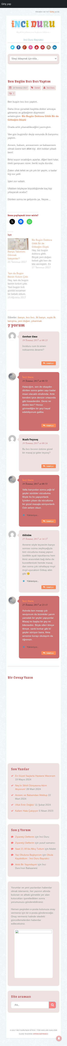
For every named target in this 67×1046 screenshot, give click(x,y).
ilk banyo (41, 317)
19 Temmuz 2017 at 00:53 (35, 380)
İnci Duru (50, 88)
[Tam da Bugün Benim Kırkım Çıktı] (20, 285)
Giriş (52, 12)
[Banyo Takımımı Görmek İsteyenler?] (18, 244)
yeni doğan (24, 321)
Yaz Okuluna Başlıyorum (28, 854)
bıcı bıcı (30, 317)
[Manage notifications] (59, 1038)
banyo (21, 317)
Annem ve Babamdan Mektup (31, 795)
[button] (52, 1005)
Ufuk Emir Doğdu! (24, 804)
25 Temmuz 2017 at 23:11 (35, 604)
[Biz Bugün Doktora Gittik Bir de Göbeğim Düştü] (44, 253)
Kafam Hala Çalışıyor (26, 810)
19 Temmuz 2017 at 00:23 (35, 340)
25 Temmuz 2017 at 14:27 (35, 538)
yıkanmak (36, 321)
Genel (37, 88)
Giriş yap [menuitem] (6, 3)
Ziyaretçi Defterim (24, 836)
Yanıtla (49, 363)
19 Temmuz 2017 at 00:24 (35, 443)
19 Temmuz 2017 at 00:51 (35, 483)
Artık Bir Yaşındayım (26, 864)
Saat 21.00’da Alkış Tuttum (29, 848)
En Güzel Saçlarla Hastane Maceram (35, 775)
